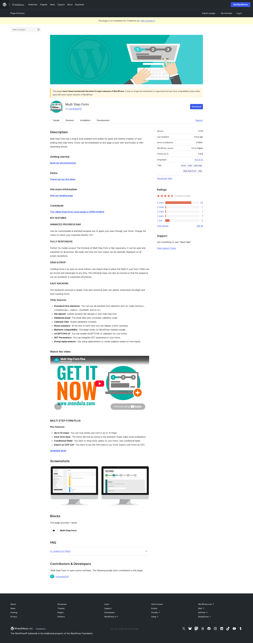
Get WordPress (240, 4)
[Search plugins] (38, 29)
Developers (109, 612)
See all (200, 225)
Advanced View (164, 178)
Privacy (14, 617)
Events (154, 608)
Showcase (62, 604)
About (13, 604)
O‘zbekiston (40, 629)
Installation (85, 120)
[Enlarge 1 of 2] (95, 469)
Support (199, 120)
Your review (162, 225)
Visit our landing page (61, 195)
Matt (201, 608)
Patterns (61, 617)
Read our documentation (63, 163)
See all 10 (199, 160)
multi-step (198, 166)
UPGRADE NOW (58, 450)
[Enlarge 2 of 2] (146, 469)
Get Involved (157, 604)
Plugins (60, 612)
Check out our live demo (62, 179)
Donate (155, 612)
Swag (154, 617)
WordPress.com (206, 604)
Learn (106, 604)
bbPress (203, 612)
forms (183, 166)
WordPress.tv (111, 617)
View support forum (166, 248)
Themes (61, 608)
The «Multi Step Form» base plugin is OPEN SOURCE (77, 212)
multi (190, 166)
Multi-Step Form (190, 171)
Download (196, 106)
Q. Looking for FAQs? (60, 551)
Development (103, 120)
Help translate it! (148, 21)
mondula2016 (75, 108)
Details (56, 120)
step (200, 171)
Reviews (70, 120)
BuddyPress (204, 617)
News (13, 608)
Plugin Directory (18, 13)
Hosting (14, 612)
